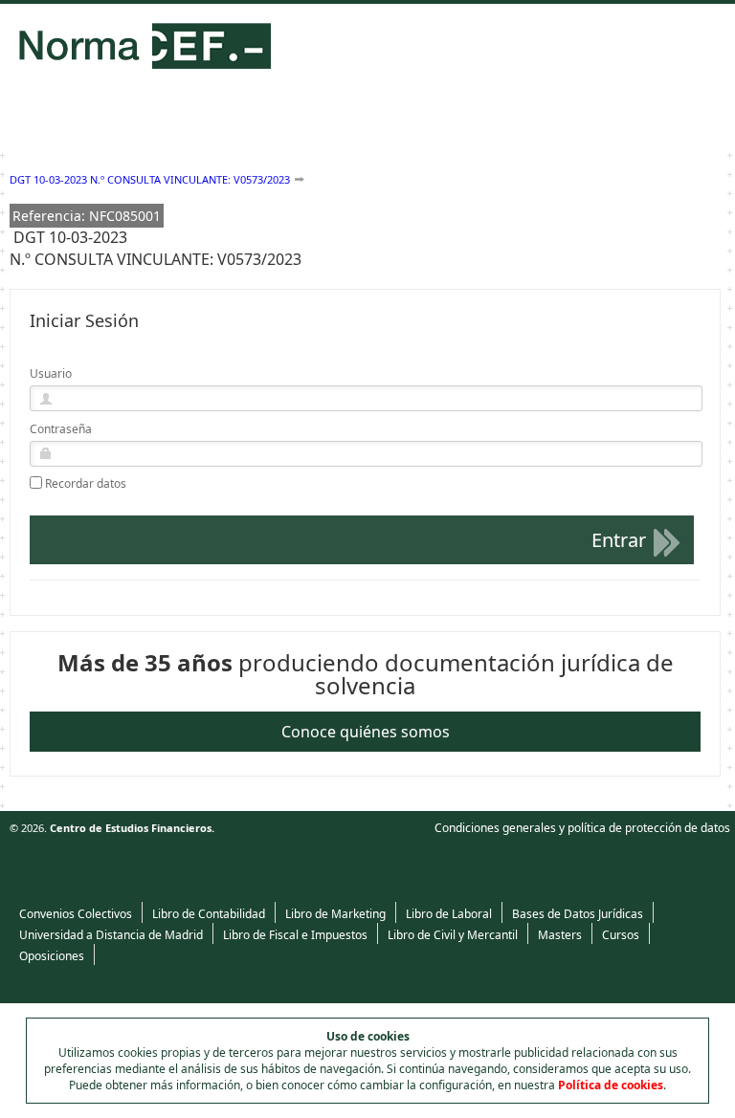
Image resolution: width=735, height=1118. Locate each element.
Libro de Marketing (335, 914)
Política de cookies (610, 1085)
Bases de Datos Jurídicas (577, 914)
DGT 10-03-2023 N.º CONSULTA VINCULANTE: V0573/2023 (150, 179)
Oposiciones (51, 956)
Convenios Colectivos (75, 914)
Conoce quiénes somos (365, 731)
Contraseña (61, 429)
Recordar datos (85, 484)
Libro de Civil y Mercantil (453, 935)
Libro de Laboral (449, 914)
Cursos (620, 935)
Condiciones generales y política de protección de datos (582, 828)
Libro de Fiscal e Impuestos (295, 935)
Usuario (51, 373)
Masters (560, 935)
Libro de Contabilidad (208, 914)
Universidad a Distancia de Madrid (111, 935)
